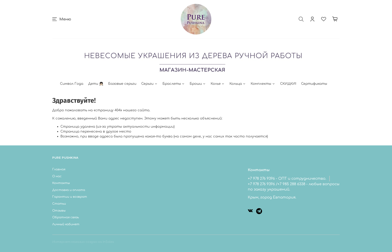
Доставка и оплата (68, 190)
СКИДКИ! (288, 84)
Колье (216, 84)
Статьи (59, 203)
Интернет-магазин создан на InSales (83, 241)
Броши (196, 84)
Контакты (61, 183)
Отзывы (59, 210)
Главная (58, 169)
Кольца (235, 84)
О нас (57, 176)
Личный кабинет (65, 224)
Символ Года (71, 84)
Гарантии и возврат (69, 196)
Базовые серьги (122, 84)
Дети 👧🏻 (95, 84)
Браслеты (172, 84)
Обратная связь (65, 217)
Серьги (147, 84)
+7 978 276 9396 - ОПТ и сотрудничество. (287, 178)
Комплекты (261, 84)
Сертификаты (314, 84)
